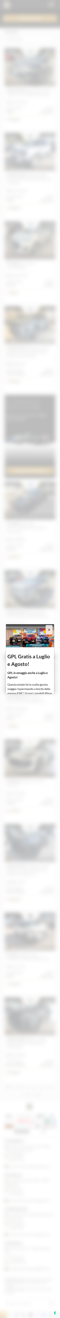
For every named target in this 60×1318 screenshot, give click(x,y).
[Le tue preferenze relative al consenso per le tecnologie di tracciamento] (55, 1313)
